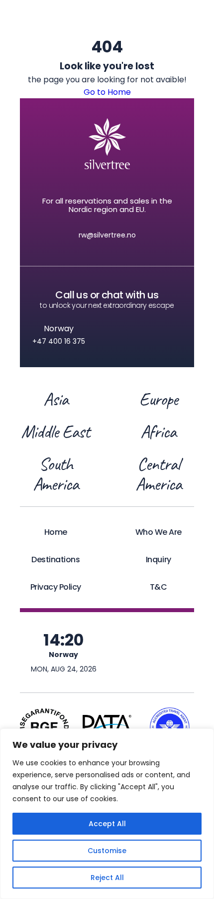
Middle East (55, 432)
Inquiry (158, 559)
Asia (55, 399)
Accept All (107, 824)
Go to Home (107, 92)
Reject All (107, 878)
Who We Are (158, 532)
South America (56, 474)
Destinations (55, 559)
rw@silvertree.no (107, 235)
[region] (107, 813)
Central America (158, 474)
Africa (158, 432)
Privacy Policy (55, 587)
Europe (158, 399)
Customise (107, 851)
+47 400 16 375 (58, 341)
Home (55, 532)
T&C (158, 587)
